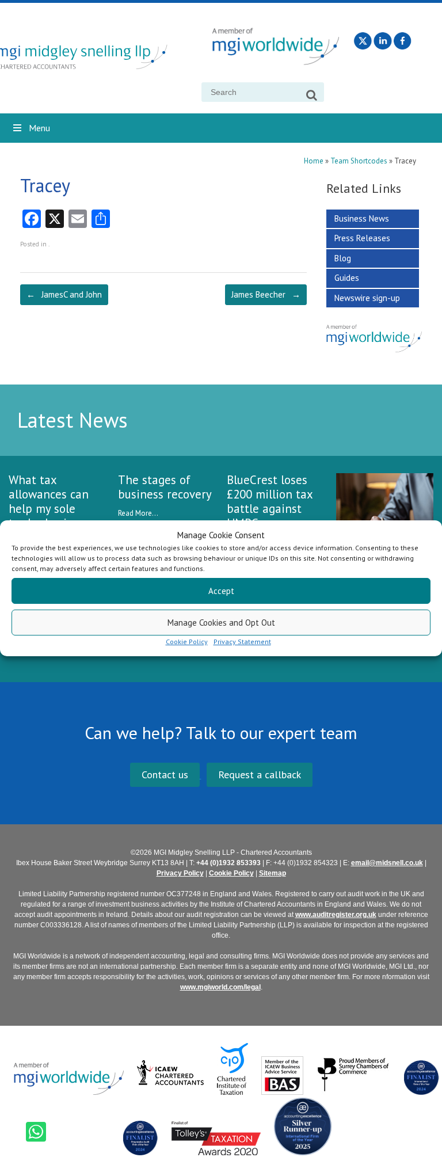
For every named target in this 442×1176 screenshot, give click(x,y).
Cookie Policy (187, 641)
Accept (221, 590)
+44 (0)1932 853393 (228, 863)
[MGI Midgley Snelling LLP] (93, 58)
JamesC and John (64, 294)
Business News (361, 218)
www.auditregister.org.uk (335, 915)
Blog (342, 258)
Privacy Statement (242, 641)
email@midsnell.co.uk (387, 863)
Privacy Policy (180, 873)
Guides (346, 277)
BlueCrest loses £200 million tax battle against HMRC (270, 501)
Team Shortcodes (358, 161)
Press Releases (362, 238)
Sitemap (272, 873)
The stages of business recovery (165, 487)
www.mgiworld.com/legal (220, 987)
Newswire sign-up (367, 297)
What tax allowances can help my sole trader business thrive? (49, 508)
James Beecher (265, 294)
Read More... (138, 513)
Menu (39, 128)
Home (313, 161)
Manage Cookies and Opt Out (221, 622)
